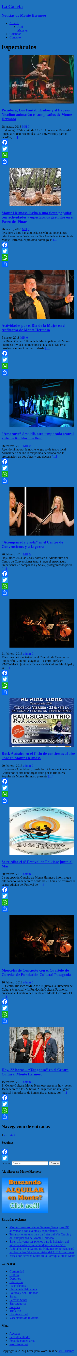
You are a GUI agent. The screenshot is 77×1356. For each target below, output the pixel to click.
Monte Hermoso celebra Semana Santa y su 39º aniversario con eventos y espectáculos (39, 1229)
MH (24, 126)
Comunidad (16, 1271)
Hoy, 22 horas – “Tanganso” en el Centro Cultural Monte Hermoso (35, 1072)
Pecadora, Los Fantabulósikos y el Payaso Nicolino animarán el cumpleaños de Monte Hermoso (37, 114)
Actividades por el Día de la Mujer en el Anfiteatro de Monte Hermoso (33, 327)
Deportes (15, 1278)
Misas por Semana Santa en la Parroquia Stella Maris (42, 1255)
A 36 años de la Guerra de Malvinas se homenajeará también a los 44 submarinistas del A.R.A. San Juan (41, 1250)
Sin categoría (17, 1303)
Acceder (14, 1333)
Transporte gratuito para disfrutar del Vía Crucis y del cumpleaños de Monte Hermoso (40, 1236)
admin (27, 653)
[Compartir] (38, 161)
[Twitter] (38, 149)
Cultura (14, 1275)
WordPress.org (18, 1344)
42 (11, 1135)
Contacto (15, 37)
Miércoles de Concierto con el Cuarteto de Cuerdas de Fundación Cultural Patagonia (36, 972)
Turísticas (15, 1310)
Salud (13, 1296)
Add (20, 26)
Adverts (14, 23)
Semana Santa (18, 1300)
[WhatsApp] (38, 155)
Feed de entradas (19, 1337)
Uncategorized (18, 1314)
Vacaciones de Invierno (23, 1318)
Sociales (14, 1307)
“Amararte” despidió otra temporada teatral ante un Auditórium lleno (38, 436)
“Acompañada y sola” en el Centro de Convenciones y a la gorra (32, 544)
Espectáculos (17, 1285)
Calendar (15, 33)
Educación (16, 1282)
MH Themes (66, 1351)
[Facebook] (38, 142)
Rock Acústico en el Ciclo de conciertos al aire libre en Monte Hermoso (38, 755)
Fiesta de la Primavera (23, 1289)
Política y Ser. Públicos (23, 1293)
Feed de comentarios (22, 1340)
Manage (22, 30)
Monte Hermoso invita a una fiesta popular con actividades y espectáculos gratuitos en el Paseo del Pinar (37, 217)
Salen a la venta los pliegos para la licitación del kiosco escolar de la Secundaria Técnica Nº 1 (39, 1243)
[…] (15, 137)
